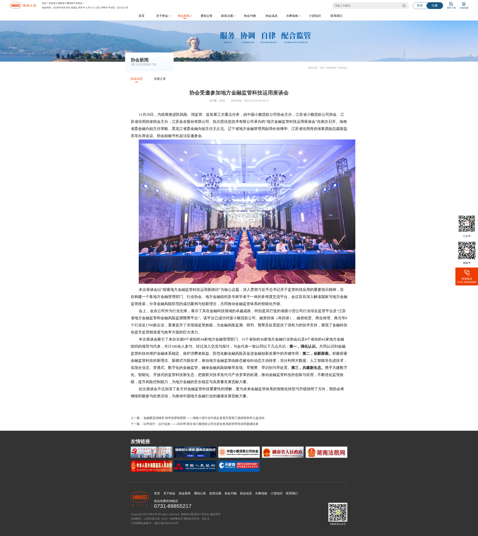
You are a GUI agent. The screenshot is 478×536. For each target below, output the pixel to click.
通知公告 (206, 15)
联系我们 (336, 15)
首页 (142, 15)
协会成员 (271, 15)
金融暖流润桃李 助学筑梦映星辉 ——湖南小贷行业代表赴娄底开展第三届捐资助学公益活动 (203, 418)
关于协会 (162, 15)
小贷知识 (315, 15)
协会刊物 (250, 15)
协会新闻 (184, 15)
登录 (420, 5)
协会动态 (342, 67)
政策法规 (227, 15)
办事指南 (292, 15)
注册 (435, 5)
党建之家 (160, 78)
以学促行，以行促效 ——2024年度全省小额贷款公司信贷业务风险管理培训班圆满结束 (200, 423)
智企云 (206, 518)
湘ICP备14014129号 (166, 523)
